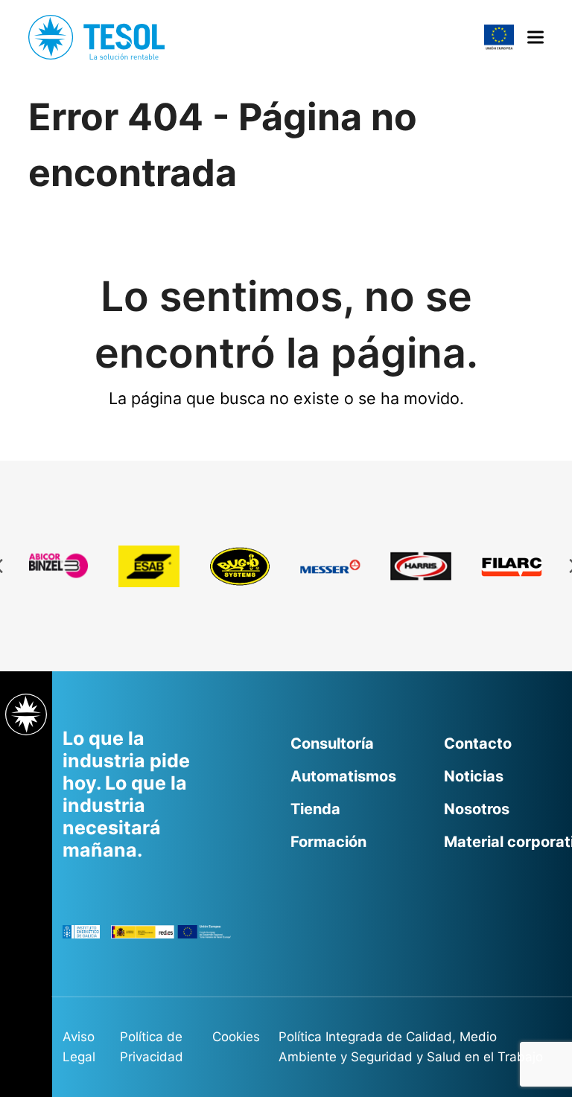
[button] (535, 37)
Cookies (236, 1036)
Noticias (473, 776)
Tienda (315, 809)
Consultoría (332, 743)
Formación (328, 842)
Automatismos (343, 776)
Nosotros (476, 809)
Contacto (478, 743)
